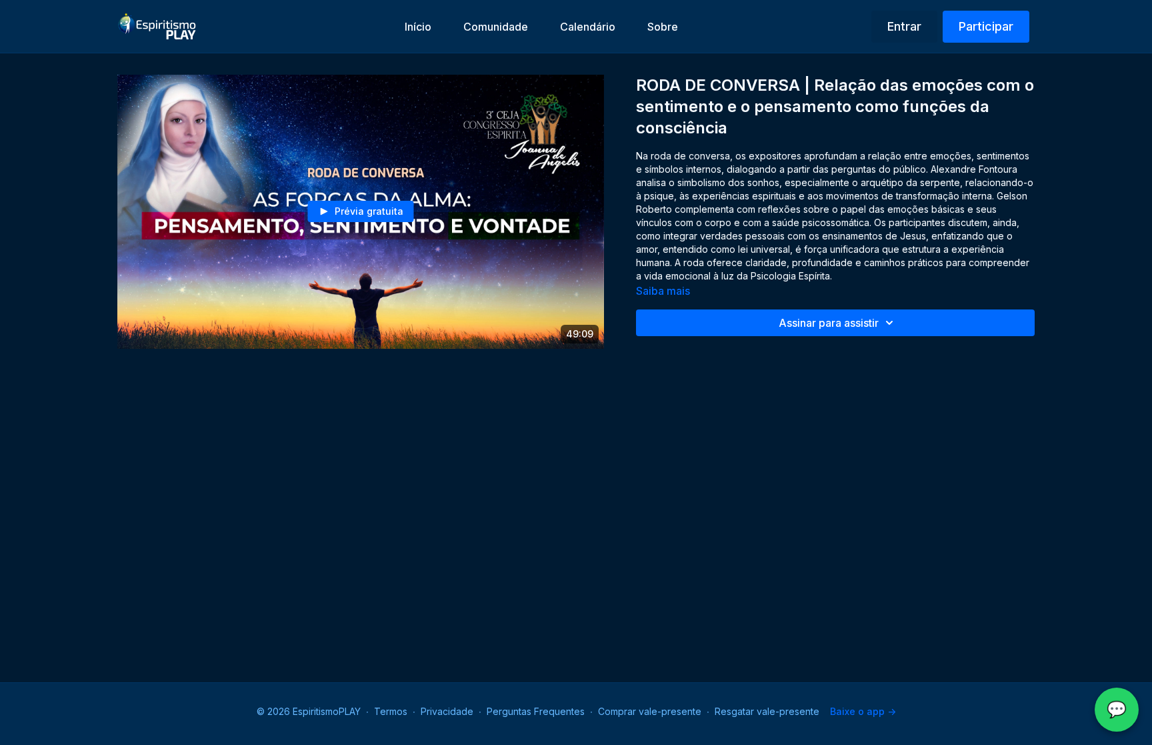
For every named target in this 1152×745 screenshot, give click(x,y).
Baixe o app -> (863, 711)
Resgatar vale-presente (767, 711)
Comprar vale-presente (649, 711)
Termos (390, 711)
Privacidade (447, 711)
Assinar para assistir (829, 322)
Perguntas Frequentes (536, 711)
